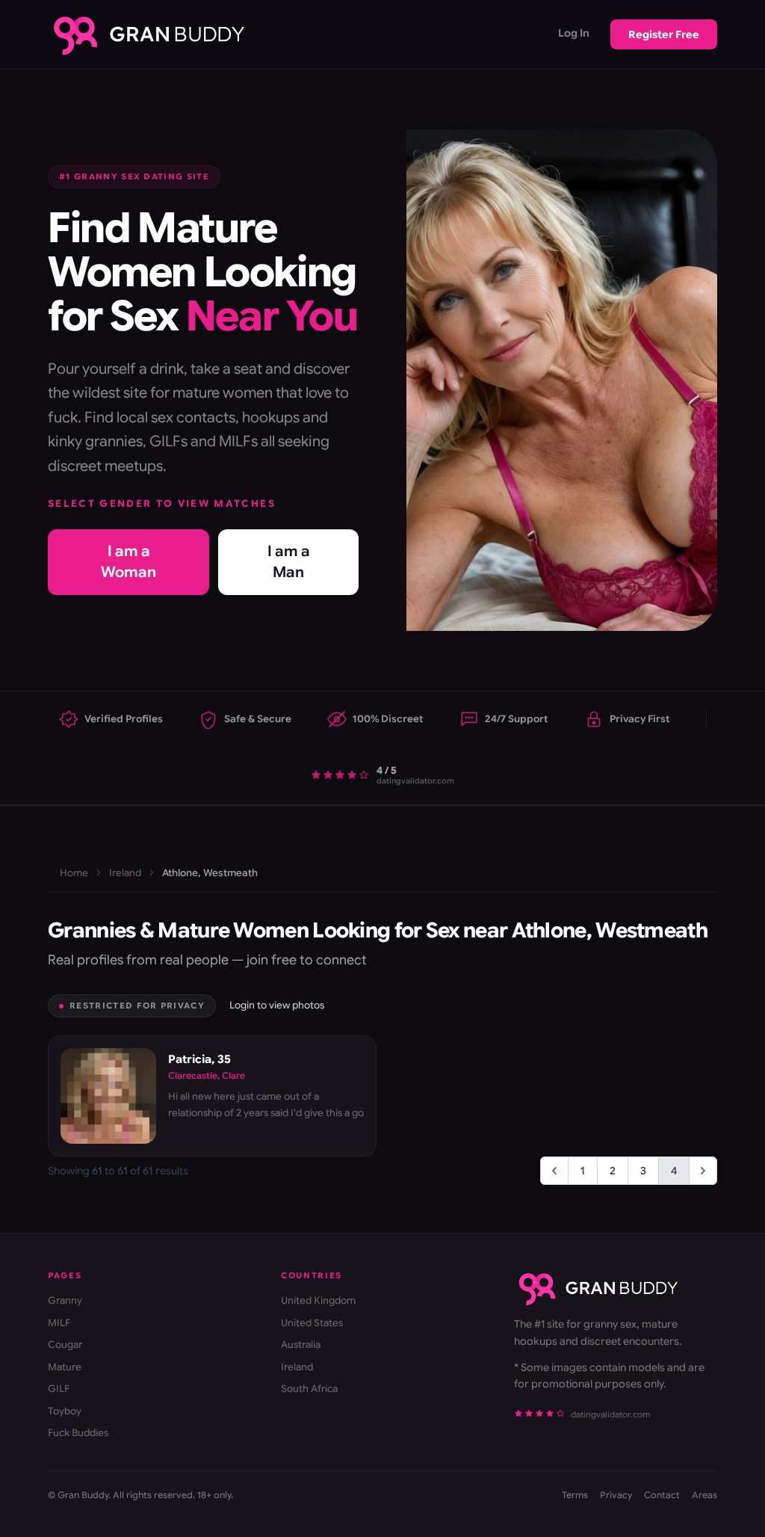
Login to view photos (276, 1005)
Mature (64, 1367)
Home (74, 872)
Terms (575, 1494)
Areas (704, 1494)
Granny (65, 1300)
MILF (59, 1322)
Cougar (65, 1344)
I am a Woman (128, 562)
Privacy (616, 1494)
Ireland (125, 872)
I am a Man (288, 562)
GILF (58, 1388)
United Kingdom (318, 1300)
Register (663, 34)
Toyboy (64, 1411)
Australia (300, 1344)
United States (312, 1322)
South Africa (309, 1388)
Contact (662, 1494)
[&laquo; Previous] (554, 1170)
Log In (573, 33)
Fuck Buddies (78, 1432)
